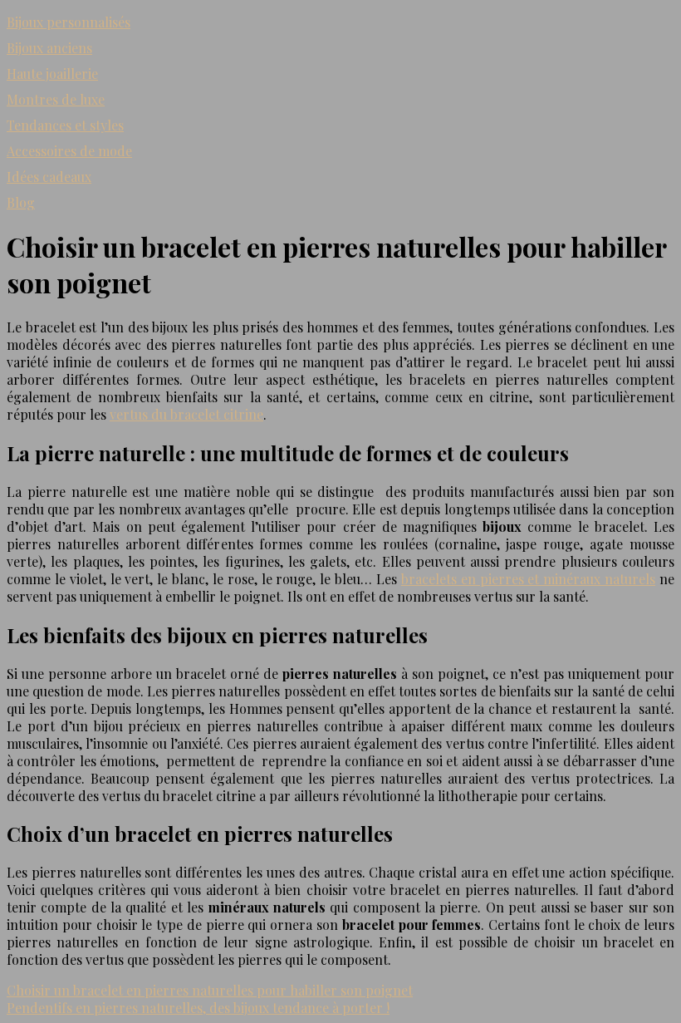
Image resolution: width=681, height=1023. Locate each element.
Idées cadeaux (49, 176)
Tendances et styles (65, 125)
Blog (21, 202)
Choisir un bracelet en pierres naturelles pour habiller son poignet (210, 990)
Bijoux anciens (49, 48)
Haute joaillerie (52, 73)
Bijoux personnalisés (68, 22)
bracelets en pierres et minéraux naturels (528, 579)
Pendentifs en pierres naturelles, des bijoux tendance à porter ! (198, 1007)
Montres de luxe (56, 99)
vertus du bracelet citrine (186, 414)
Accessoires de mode (69, 151)
